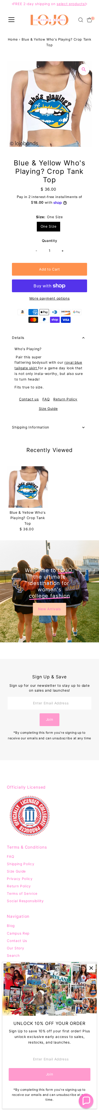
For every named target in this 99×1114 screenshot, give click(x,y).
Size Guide (48, 409)
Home (13, 39)
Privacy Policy (20, 879)
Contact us (29, 399)
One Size (48, 226)
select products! (71, 4)
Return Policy (65, 399)
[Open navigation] (11, 20)
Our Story (15, 948)
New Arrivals (49, 609)
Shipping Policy (20, 864)
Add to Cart (49, 269)
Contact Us (17, 941)
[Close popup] (91, 967)
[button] (86, 1101)
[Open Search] (80, 20)
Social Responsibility (25, 901)
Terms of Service (22, 893)
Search (13, 955)
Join (49, 719)
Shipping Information (30, 427)
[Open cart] (89, 20)
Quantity (49, 241)
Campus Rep (18, 933)
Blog (11, 926)
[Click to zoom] (84, 69)
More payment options (49, 298)
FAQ (46, 399)
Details (18, 338)
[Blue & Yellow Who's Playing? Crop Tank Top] (27, 487)
